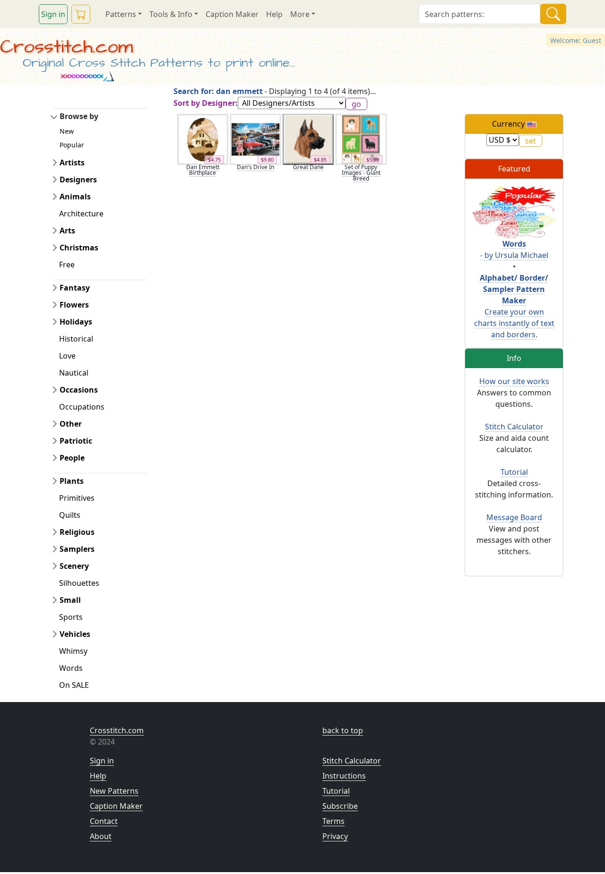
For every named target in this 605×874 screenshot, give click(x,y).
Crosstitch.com (66, 47)
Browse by (79, 116)
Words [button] (71, 668)
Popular (72, 144)
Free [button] (67, 264)
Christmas (79, 247)
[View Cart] (80, 14)
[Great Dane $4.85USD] (308, 138)
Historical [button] (76, 339)
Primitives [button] (77, 498)
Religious (77, 532)
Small (70, 600)
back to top (342, 730)
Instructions (344, 776)
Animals (75, 196)
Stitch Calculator (514, 426)
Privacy (335, 836)
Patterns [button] (120, 14)
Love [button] (67, 356)
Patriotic (76, 441)
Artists (72, 162)
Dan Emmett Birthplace (202, 170)
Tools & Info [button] (170, 14)
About (101, 836)
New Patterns (114, 791)
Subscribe (340, 806)
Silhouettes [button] (79, 583)
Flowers (74, 305)
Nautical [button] (73, 373)
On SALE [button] (74, 685)
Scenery (74, 566)
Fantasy (75, 288)
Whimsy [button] (73, 651)
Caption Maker (232, 14)
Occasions (79, 390)
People (72, 458)
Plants (72, 481)
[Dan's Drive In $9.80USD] (255, 138)
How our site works (514, 381)
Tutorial (514, 472)
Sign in (53, 14)
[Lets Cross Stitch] (514, 211)
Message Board (514, 517)
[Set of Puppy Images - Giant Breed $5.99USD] (361, 138)
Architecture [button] (81, 213)
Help (274, 14)
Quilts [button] (69, 515)
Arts (67, 230)
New (67, 131)
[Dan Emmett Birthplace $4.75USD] (202, 138)
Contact (104, 821)
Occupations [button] (81, 407)
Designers (78, 179)
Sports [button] (71, 617)
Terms (333, 821)
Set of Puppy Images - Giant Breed (361, 172)
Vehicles (75, 634)
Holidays (76, 322)
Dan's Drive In (255, 167)
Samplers (77, 549)
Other (71, 424)
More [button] (300, 14)
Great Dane (308, 167)
